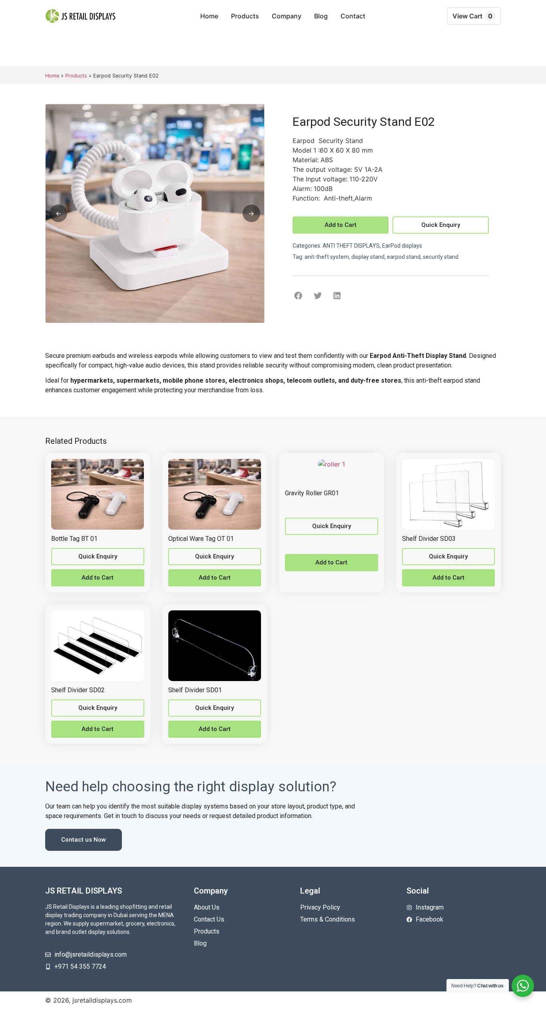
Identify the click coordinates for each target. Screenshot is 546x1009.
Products (76, 76)
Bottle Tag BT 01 (74, 538)
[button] (298, 295)
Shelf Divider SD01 (195, 690)
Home (52, 76)
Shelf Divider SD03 (429, 538)
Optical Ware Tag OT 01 (201, 538)
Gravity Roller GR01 (312, 493)
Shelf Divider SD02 (78, 690)
